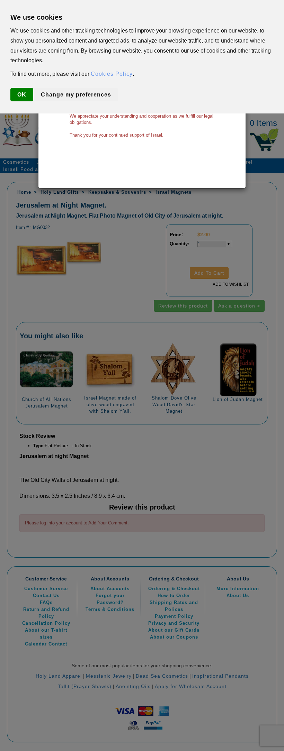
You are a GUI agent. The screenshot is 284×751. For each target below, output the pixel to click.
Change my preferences (76, 95)
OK (21, 95)
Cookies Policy (112, 74)
